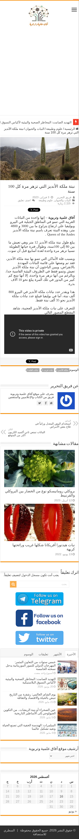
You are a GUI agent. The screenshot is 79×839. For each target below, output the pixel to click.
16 (61, 796)
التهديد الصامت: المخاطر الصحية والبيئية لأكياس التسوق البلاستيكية (30, 680)
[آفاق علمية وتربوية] (39, 16)
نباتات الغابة (33, 370)
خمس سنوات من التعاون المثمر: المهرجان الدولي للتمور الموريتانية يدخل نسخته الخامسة (31, 665)
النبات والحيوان (34, 128)
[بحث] (13, 584)
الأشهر (57, 654)
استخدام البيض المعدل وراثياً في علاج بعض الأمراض (53, 424)
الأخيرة (71, 654)
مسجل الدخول (30, 575)
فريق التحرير (64, 197)
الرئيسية (70, 128)
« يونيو (73, 811)
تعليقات (43, 654)
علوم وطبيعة (54, 128)
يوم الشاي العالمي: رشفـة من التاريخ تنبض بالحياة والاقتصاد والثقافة (32, 696)
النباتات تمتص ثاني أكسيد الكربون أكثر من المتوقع (26, 432)
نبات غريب (48, 370)
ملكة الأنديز (63, 370)
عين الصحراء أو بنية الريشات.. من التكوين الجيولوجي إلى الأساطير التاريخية (29, 711)
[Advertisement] (39, 72)
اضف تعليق (24, 200)
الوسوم (28, 654)
